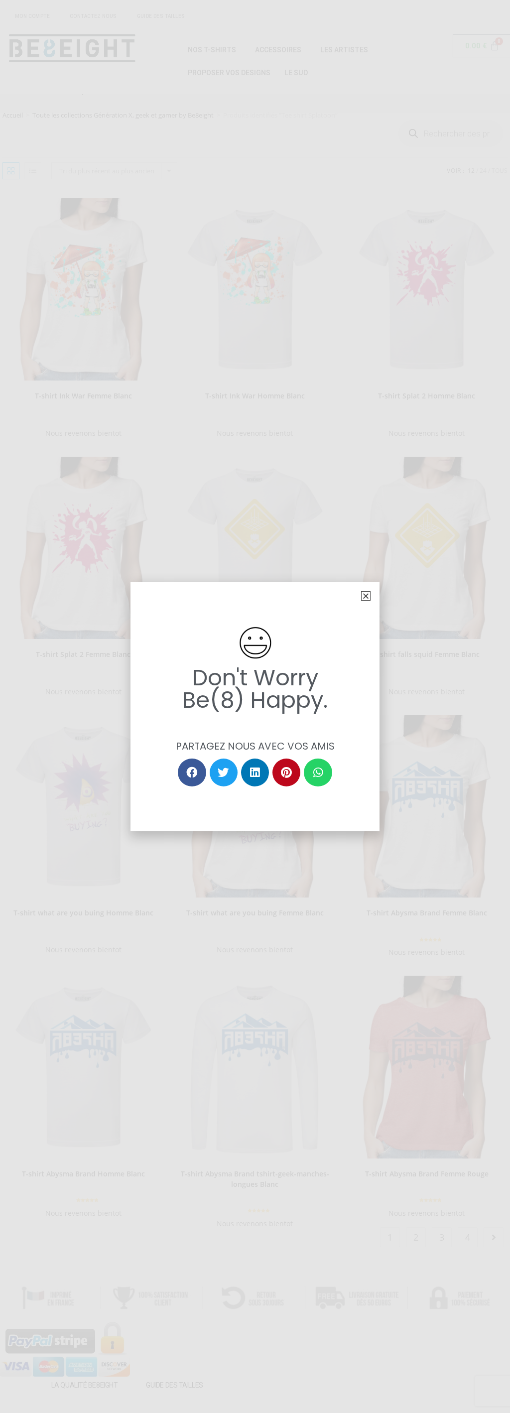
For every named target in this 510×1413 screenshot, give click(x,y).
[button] (366, 596)
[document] (255, 706)
